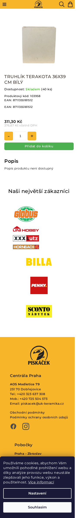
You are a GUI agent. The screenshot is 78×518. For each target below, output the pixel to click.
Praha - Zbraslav (28, 454)
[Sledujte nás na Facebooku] (13, 427)
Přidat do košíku (39, 146)
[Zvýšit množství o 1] (32, 136)
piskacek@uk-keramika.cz (42, 404)
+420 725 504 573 (33, 399)
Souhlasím (37, 507)
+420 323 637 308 (31, 394)
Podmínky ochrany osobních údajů (39, 417)
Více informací (41, 482)
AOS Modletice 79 (25, 384)
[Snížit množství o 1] (8, 136)
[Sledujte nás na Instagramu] (25, 427)
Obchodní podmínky (27, 412)
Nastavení (37, 493)
